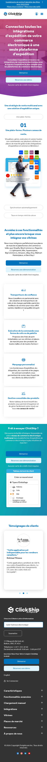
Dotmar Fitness (14, 558)
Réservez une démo (23, 80)
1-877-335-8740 (21, 647)
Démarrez (23, 73)
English (7, 675)
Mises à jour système (15, 6)
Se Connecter (36, 13)
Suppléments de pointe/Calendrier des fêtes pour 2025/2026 (23, 3)
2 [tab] (23, 593)
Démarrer (21, 661)
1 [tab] (20, 593)
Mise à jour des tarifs (32, 6)
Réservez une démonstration (23, 269)
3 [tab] (27, 593)
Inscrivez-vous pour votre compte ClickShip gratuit (21, 655)
